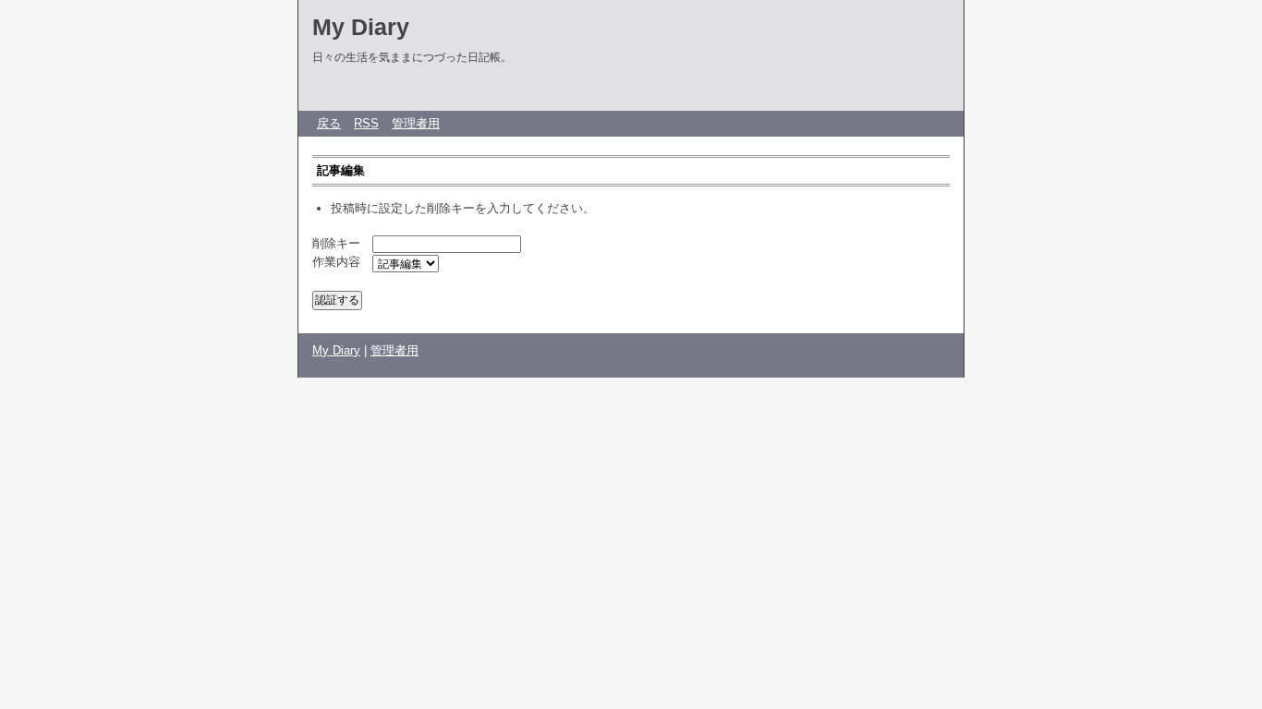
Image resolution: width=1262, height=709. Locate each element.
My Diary (360, 27)
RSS (366, 123)
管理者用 (416, 123)
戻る (329, 123)
